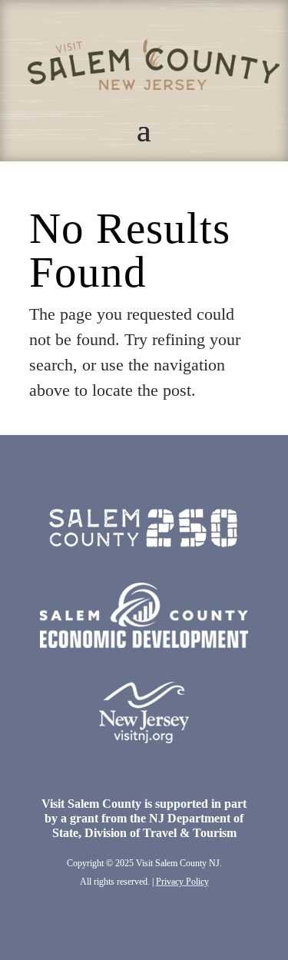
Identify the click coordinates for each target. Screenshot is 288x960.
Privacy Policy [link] (182, 881)
